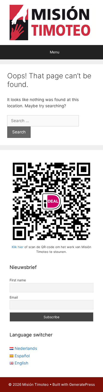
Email (14, 297)
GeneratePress (82, 384)
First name (18, 280)
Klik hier (17, 247)
